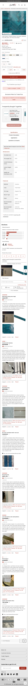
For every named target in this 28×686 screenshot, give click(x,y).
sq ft (11, 69)
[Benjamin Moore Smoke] (20, 55)
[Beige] (14, 55)
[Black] (17, 55)
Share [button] (24, 40)
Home (2, 8)
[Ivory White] (7, 58)
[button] (19, 5)
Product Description (14, 135)
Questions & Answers (14, 140)
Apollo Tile (10, 684)
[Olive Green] (10, 55)
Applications (14, 138)
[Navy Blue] (3, 58)
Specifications (14, 132)
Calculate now (17, 67)
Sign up (23, 668)
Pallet (9, 64)
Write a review (5, 44)
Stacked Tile (7, 8)
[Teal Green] (3, 55)
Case (4, 64)
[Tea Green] (7, 55)
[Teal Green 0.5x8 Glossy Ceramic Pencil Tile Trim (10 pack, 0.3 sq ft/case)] (6, 117)
